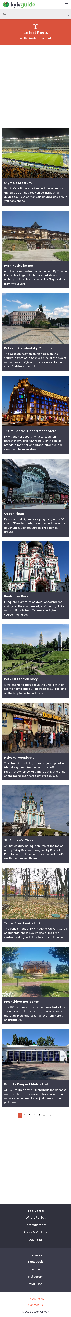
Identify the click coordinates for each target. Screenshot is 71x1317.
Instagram (35, 1276)
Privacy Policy (35, 1298)
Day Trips (36, 1240)
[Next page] (50, 1115)
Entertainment (36, 1225)
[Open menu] (66, 4)
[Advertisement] (35, 85)
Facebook (35, 1262)
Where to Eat (36, 1217)
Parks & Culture (35, 1232)
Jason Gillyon (40, 1311)
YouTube (35, 1284)
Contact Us (35, 1305)
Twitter (35, 1269)
